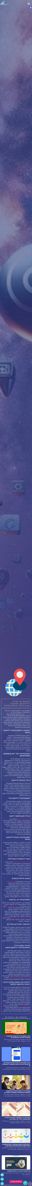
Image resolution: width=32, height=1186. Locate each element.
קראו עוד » (27, 1043)
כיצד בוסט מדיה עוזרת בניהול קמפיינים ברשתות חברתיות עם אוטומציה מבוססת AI (16, 1064)
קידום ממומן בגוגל (12, 906)
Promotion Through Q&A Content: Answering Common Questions (16, 1145)
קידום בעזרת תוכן (23, 819)
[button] (30, 7)
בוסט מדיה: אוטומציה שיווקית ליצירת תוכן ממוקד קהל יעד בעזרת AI (17, 1118)
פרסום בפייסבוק (15, 977)
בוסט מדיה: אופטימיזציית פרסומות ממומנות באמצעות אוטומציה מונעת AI (17, 1091)
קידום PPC (26, 977)
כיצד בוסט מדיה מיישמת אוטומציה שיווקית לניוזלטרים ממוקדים (18, 1036)
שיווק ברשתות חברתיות (21, 862)
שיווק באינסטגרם (16, 918)
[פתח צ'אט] (25, 1183)
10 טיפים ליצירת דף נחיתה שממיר (18, 1171)
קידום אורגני (11, 881)
